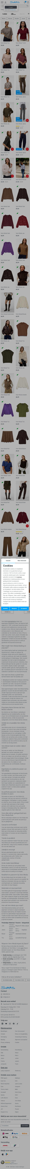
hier (25, 595)
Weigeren (14, 608)
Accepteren (24, 608)
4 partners (19, 577)
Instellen (5, 608)
